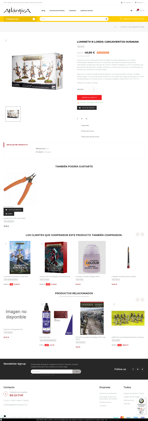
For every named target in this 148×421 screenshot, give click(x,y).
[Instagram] (142, 369)
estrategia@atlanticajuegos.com (16, 405)
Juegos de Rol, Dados (132, 397)
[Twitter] (138, 369)
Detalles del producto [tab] (17, 145)
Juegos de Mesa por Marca (134, 393)
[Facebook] (133, 369)
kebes (44, 417)
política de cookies (113, 419)
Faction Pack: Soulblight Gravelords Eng (55, 276)
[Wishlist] (131, 10)
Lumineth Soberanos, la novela (16, 276)
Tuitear (82, 118)
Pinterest (86, 118)
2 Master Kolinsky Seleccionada (124, 276)
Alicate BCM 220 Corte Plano (15, 218)
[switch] (141, 412)
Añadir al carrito (89, 97)
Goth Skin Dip (45, 337)
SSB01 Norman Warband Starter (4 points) (128, 337)
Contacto (103, 406)
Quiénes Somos (105, 402)
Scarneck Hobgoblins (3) (13, 329)
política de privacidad (47, 375)
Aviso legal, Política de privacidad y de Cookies (108, 398)
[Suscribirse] (76, 372)
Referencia (40, 149)
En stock (39, 152)
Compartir (77, 118)
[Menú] (145, 398)
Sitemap (127, 404)
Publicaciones (129, 400)
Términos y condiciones (108, 393)
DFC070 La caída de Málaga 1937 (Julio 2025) (91, 338)
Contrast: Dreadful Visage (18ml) (88, 276)
